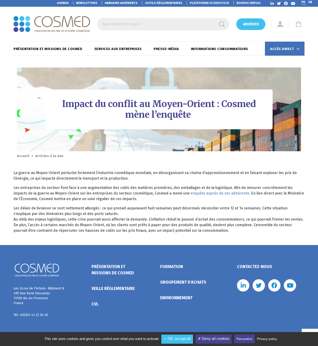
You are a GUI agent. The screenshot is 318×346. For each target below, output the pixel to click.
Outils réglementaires (163, 3)
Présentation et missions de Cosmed (48, 49)
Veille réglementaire (113, 288)
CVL (94, 304)
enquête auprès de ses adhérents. (220, 193)
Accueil (23, 156)
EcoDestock (209, 3)
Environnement (176, 297)
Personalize (244, 339)
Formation (171, 266)
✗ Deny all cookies (213, 339)
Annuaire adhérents (121, 3)
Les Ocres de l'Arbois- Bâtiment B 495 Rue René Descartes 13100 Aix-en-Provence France (39, 295)
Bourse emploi (248, 3)
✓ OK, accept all (177, 339)
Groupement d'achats (183, 282)
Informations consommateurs (220, 49)
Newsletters (86, 3)
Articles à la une (49, 156)
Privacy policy (267, 339)
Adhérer (251, 24)
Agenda (63, 3)
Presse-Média (167, 49)
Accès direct (282, 49)
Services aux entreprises (118, 49)
